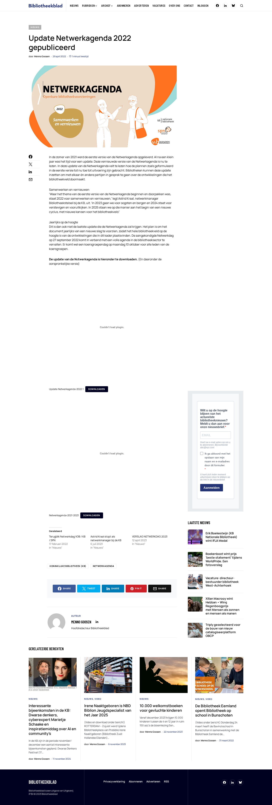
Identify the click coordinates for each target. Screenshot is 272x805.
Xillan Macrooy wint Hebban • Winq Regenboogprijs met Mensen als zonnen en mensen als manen (222, 606)
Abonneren (136, 781)
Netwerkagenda (103, 566)
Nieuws (35, 27)
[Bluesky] (233, 5)
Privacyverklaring (114, 781)
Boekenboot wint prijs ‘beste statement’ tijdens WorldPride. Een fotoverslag (224, 559)
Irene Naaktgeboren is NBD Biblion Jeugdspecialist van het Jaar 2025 (107, 710)
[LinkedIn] (225, 5)
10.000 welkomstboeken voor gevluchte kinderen (161, 708)
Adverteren (153, 781)
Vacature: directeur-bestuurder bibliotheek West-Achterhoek (222, 581)
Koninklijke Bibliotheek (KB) (68, 566)
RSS (166, 781)
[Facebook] (217, 5)
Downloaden (96, 389)
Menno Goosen (81, 622)
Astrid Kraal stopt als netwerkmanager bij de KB (105, 538)
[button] (241, 5)
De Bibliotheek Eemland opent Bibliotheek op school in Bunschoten (215, 710)
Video (98, 698)
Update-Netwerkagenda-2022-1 (66, 389)
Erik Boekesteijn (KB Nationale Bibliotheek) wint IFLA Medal (221, 537)
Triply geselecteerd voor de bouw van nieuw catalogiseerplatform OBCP (223, 630)
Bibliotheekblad (42, 782)
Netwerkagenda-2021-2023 (64, 515)
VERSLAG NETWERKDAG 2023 (149, 536)
